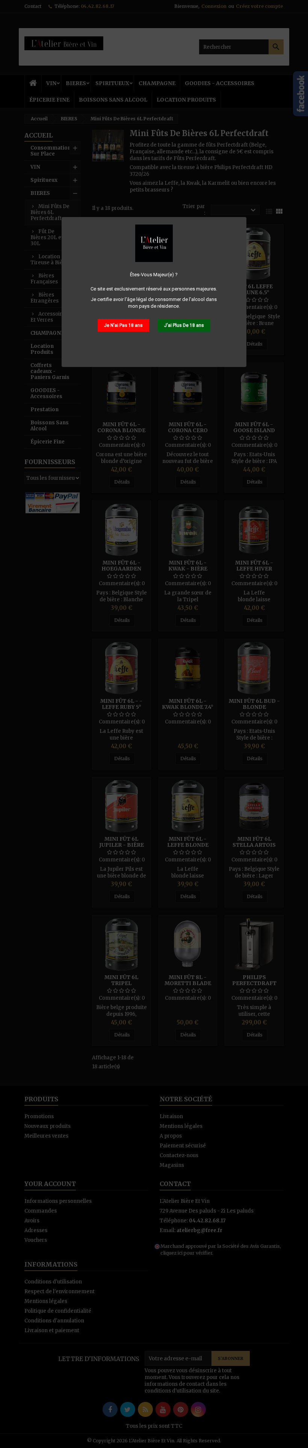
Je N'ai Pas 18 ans (123, 325)
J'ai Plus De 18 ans (184, 325)
